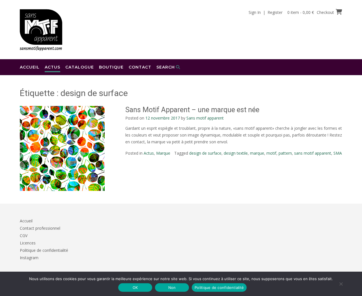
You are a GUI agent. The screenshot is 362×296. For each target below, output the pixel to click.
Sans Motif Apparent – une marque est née (192, 110)
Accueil (30, 67)
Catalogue (79, 67)
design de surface (205, 153)
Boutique (111, 67)
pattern (285, 153)
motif (271, 153)
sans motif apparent (312, 153)
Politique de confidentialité (44, 250)
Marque (163, 153)
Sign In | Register (266, 12)
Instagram (29, 257)
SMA (337, 153)
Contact (140, 67)
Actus (52, 67)
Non (172, 287)
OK (135, 287)
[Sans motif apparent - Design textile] (41, 30)
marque (257, 153)
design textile (236, 153)
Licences (28, 243)
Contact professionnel (40, 228)
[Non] (341, 284)
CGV (23, 235)
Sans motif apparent (205, 118)
